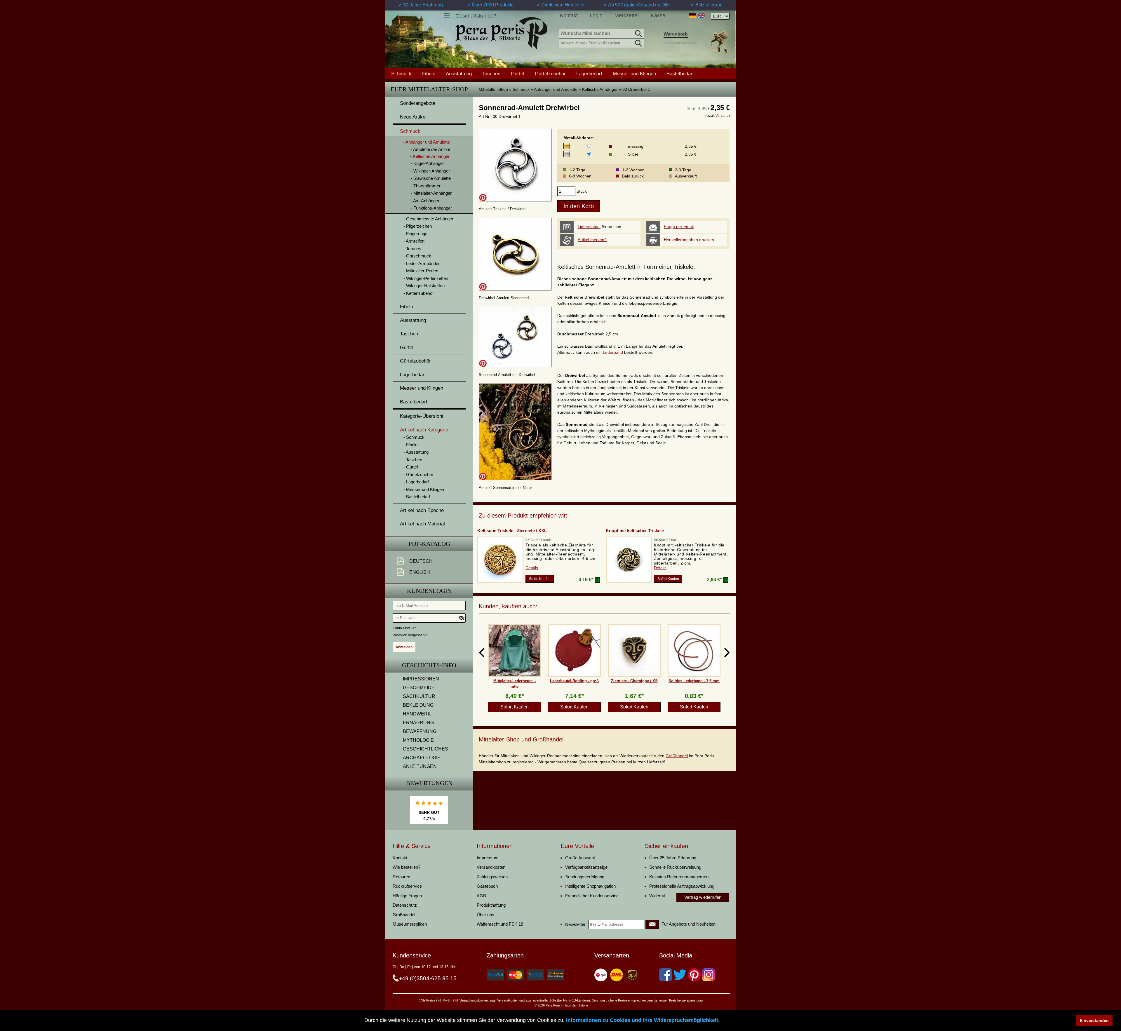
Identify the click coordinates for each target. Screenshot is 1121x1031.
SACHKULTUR (419, 696)
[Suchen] (638, 33)
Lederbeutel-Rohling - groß (574, 681)
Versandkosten (491, 867)
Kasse (658, 15)
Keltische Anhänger (600, 89)
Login (596, 15)
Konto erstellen (405, 628)
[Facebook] (665, 974)
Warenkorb (676, 34)
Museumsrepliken (410, 924)
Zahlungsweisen (492, 876)
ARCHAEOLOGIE (422, 757)
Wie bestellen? (406, 867)
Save (483, 197)
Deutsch (421, 561)
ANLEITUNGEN (420, 766)
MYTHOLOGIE (418, 740)
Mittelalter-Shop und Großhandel (521, 739)
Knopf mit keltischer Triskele (635, 530)
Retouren (401, 876)
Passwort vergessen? (410, 635)
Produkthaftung (491, 905)
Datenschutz (405, 905)
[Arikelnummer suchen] (638, 42)
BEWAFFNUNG (419, 731)
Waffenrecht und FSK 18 (500, 924)
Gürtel (517, 73)
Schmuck (521, 89)
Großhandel (677, 755)
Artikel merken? (592, 239)
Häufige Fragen (407, 895)
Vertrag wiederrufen (702, 897)
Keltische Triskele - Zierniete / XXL (512, 530)
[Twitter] (679, 974)
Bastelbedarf (680, 73)
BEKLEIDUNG (418, 705)
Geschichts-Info (429, 665)
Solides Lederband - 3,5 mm (694, 681)
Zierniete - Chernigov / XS (634, 681)
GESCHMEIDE (419, 687)
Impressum (488, 857)
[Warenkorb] (719, 41)
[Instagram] (708, 974)
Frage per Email (679, 226)
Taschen (491, 73)
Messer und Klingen (634, 73)
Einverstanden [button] (1094, 1020)
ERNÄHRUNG (418, 722)
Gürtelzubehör (550, 73)
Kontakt (569, 15)
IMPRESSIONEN (421, 678)
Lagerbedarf (589, 73)
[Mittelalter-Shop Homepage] (501, 33)
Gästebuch (487, 886)
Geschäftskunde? (475, 16)
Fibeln (428, 73)
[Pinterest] (694, 974)
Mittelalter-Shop (493, 89)
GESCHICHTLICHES (425, 748)
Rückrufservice (407, 886)
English (419, 572)
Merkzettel (627, 15)
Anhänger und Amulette (555, 89)
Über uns (485, 914)
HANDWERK (417, 713)
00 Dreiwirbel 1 (636, 89)
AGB (481, 895)
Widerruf (657, 895)
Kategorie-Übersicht (421, 416)
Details (531, 567)
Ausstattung (459, 73)
